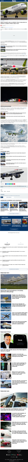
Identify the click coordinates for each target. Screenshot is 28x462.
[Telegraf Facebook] (11, 457)
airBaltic (2, 191)
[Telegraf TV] (16, 457)
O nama (6, 459)
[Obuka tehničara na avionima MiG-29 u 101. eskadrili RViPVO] (6, 221)
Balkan (5, 191)
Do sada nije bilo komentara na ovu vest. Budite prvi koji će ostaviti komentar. (10, 195)
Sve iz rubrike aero (14, 229)
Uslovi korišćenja (23, 188)
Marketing (8, 459)
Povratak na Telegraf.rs (2, 0)
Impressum (11, 459)
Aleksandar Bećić (4, 25)
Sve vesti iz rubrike (14, 213)
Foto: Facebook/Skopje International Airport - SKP (6, 106)
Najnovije (5, 272)
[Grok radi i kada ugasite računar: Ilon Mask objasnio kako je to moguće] (14, 340)
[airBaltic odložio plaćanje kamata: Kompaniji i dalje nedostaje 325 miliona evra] (3, 154)
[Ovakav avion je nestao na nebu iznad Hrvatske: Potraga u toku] (3, 117)
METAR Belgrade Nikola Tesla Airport (13, 232)
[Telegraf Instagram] (15, 457)
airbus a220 (8, 191)
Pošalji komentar (8, 197)
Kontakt (22, 459)
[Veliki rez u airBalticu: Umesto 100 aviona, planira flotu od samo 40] (3, 157)
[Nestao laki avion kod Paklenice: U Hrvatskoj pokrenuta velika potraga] (14, 281)
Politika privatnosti (19, 459)
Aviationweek (5, 56)
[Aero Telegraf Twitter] (13, 457)
